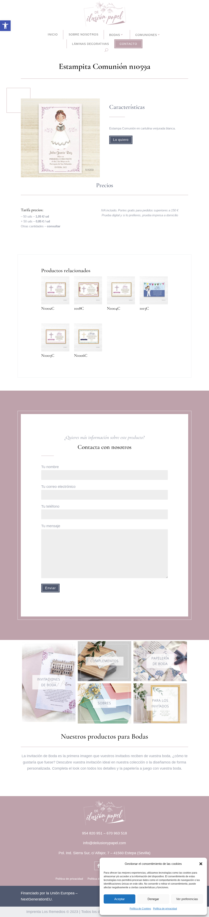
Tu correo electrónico (58, 487)
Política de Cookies (140, 908)
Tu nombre (50, 467)
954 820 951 (92, 833)
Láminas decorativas (90, 43)
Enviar (50, 588)
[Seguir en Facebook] (98, 866)
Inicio (53, 34)
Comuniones (146, 34)
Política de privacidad (165, 908)
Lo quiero (121, 139)
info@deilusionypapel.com (104, 843)
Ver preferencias (187, 899)
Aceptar (119, 899)
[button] (5, 25)
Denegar (153, 899)
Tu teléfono (50, 506)
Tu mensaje (50, 526)
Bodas (114, 34)
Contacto (128, 43)
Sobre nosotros (83, 34)
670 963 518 (117, 833)
